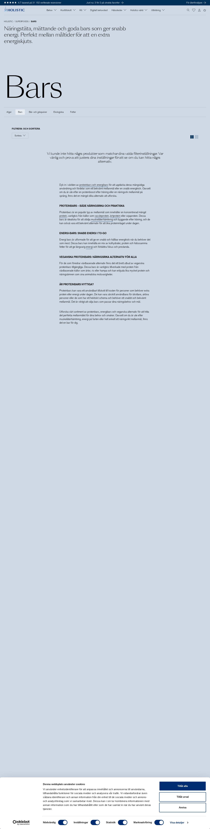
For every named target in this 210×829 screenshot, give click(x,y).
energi (89, 246)
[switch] (95, 822)
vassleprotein (102, 215)
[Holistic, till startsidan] (14, 10)
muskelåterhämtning (102, 219)
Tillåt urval (183, 796)
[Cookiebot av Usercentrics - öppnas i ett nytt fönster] (21, 822)
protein (63, 215)
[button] (193, 10)
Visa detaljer (177, 822)
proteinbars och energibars (93, 184)
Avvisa (182, 807)
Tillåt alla (183, 786)
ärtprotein (115, 215)
